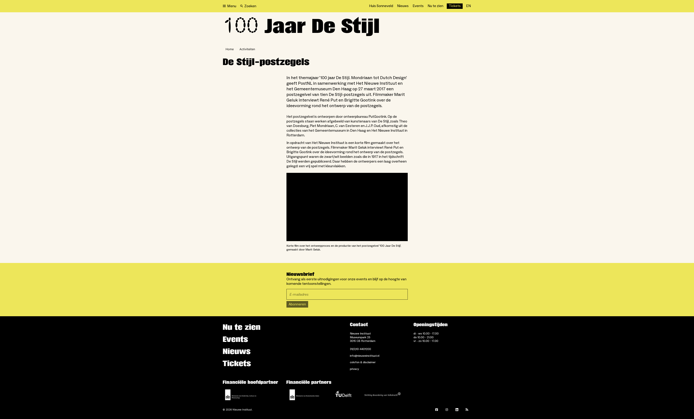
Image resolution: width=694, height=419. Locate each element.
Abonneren (297, 304)
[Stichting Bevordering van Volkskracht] (382, 394)
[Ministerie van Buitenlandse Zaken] (304, 394)
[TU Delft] (343, 394)
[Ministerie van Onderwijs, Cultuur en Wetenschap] (241, 394)
